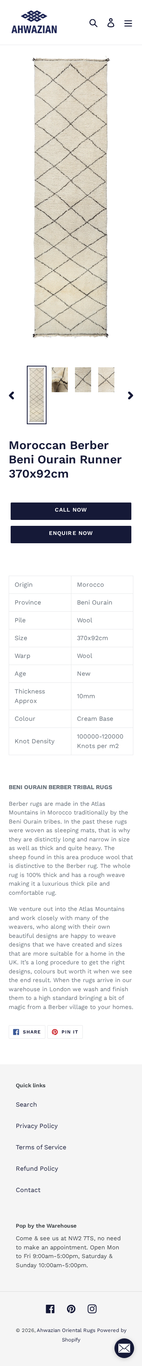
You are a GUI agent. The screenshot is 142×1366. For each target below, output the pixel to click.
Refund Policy (37, 1168)
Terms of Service (41, 1147)
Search (26, 1104)
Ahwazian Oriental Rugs (67, 1330)
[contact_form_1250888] (124, 1348)
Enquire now (71, 533)
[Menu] (128, 22)
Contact (28, 1190)
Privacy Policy (37, 1126)
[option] (36, 395)
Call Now (71, 509)
